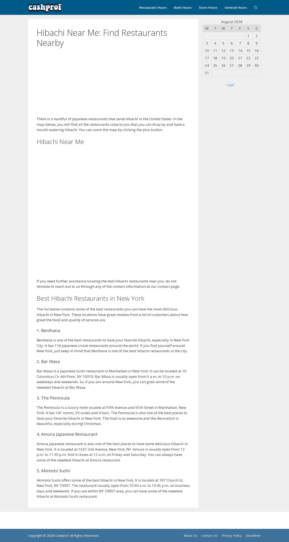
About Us (190, 535)
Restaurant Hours (153, 7)
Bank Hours (183, 7)
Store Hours (208, 7)
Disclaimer (253, 535)
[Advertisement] (113, 85)
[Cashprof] (45, 7)
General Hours (236, 7)
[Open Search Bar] (255, 7)
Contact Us (209, 535)
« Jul (230, 84)
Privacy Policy (232, 535)
